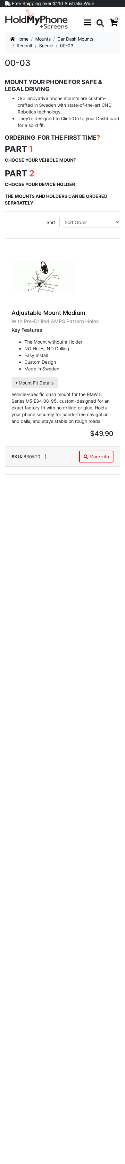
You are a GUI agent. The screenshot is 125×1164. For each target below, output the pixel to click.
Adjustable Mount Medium (48, 312)
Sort (50, 222)
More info (98, 456)
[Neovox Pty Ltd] (36, 18)
